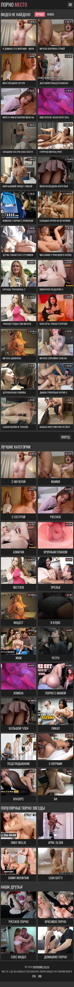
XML (40, 976)
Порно (14, 5)
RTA (34, 976)
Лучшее (40, 14)
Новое (50, 14)
